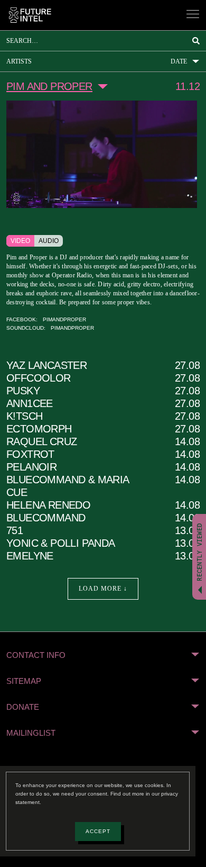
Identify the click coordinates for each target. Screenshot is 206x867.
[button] (103, 665)
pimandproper (59, 329)
